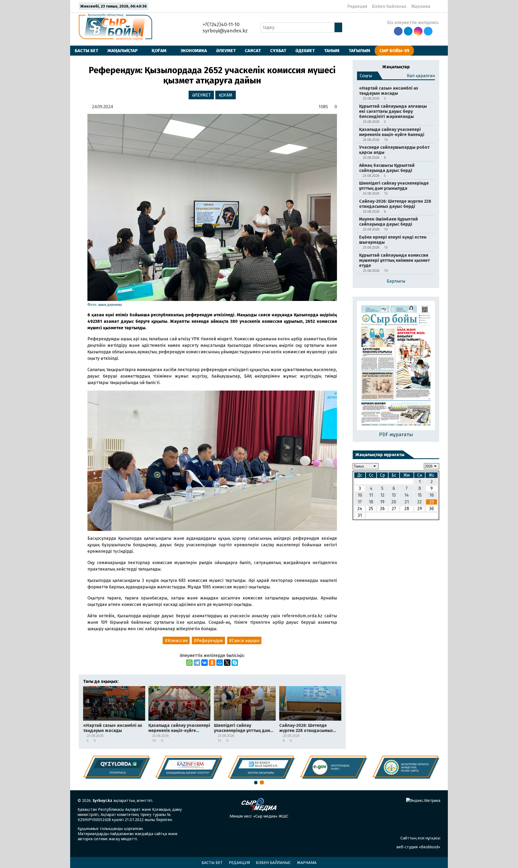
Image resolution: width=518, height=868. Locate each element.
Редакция (357, 6)
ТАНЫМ (331, 50)
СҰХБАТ (278, 50)
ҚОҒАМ (159, 50)
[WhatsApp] (189, 662)
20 (393, 501)
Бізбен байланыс (389, 6)
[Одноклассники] (212, 662)
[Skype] (234, 662)
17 (360, 501)
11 (371, 495)
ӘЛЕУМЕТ (226, 50)
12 (382, 495)
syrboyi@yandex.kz (224, 31)
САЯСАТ (253, 50)
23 (432, 501)
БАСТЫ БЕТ (86, 50)
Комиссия (178, 640)
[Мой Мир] (219, 662)
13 (394, 495)
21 (407, 501)
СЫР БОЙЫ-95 (394, 50)
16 (432, 495)
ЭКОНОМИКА (193, 50)
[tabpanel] (404, 767)
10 (360, 495)
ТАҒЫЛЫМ (359, 50)
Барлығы (396, 281)
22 (419, 501)
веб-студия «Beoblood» (418, 846)
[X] (227, 662)
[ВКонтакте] (204, 662)
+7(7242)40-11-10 (220, 24)
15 (420, 495)
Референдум (209, 640)
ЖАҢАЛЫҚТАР (122, 50)
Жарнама (420, 6)
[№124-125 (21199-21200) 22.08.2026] (396, 366)
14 (406, 495)
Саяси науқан (246, 640)
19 (382, 501)
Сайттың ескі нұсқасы (420, 837)
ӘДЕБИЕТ (305, 50)
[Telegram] (197, 662)
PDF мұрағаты (396, 434)
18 (371, 501)
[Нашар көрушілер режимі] (436, 6)
